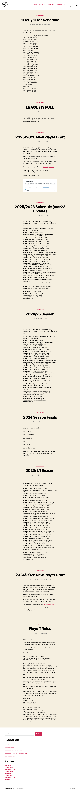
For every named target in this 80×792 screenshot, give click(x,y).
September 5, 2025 (43, 141)
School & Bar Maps (61, 4)
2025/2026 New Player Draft (40, 137)
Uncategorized (40, 15)
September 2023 (10, 777)
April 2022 (8, 779)
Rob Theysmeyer (36, 24)
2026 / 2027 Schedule (40, 20)
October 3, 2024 (43, 318)
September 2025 (10, 769)
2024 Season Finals (40, 417)
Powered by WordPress (18, 788)
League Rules (51, 4)
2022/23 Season (40, 624)
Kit (35, 112)
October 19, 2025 (44, 112)
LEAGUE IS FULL (40, 107)
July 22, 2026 (47, 24)
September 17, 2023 (46, 579)
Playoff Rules (40, 628)
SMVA (10, 788)
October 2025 (9, 767)
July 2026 (8, 765)
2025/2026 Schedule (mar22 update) (40, 209)
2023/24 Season (40, 412)
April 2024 (8, 773)
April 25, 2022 (44, 633)
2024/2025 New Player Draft (40, 575)
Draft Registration (48, 167)
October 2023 (9, 775)
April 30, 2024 (44, 421)
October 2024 (9, 771)
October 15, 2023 (44, 475)
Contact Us (61, 6)
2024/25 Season (40, 309)
